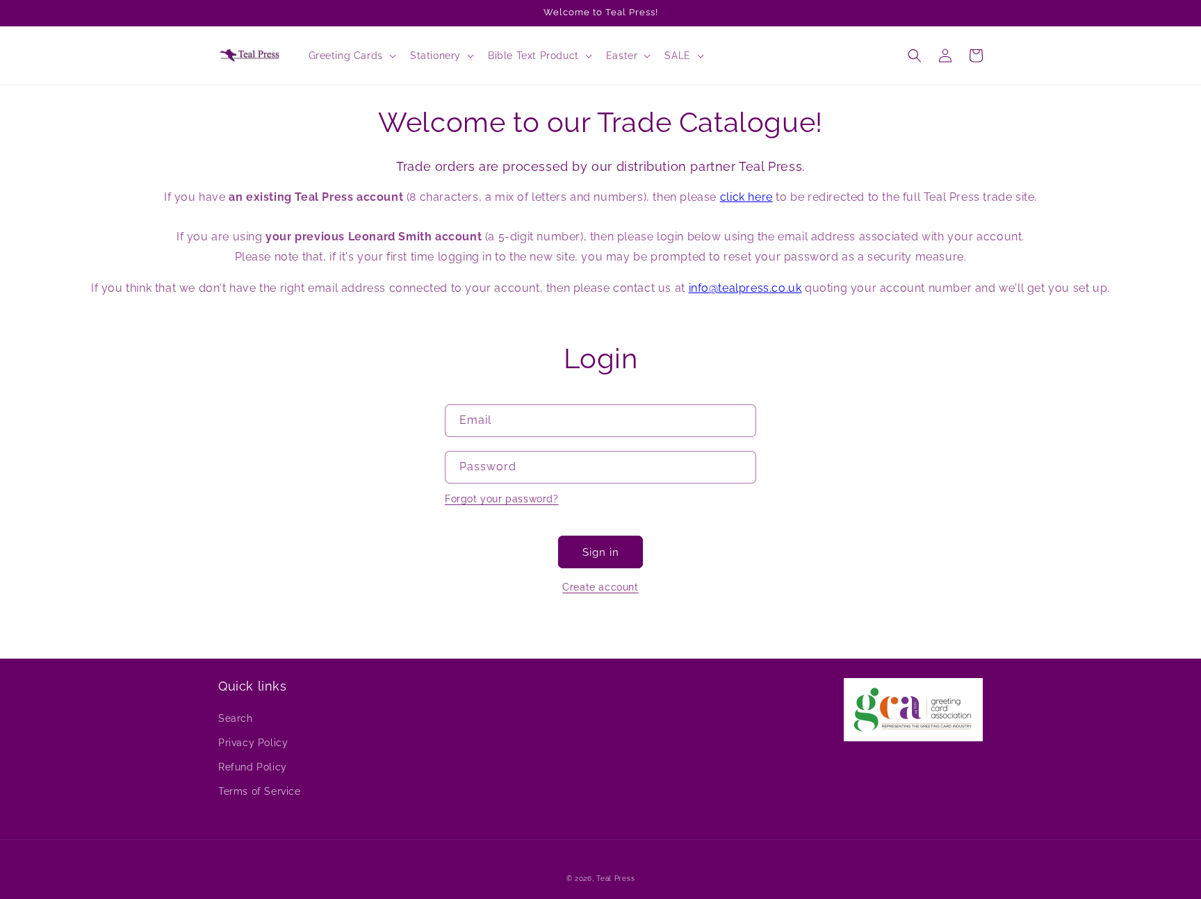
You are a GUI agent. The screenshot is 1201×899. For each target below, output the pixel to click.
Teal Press (615, 878)
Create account (600, 587)
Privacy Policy (253, 742)
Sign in (600, 552)
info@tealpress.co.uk (745, 288)
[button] (351, 55)
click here (746, 197)
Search (235, 718)
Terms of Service (259, 791)
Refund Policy (252, 767)
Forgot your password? (502, 498)
